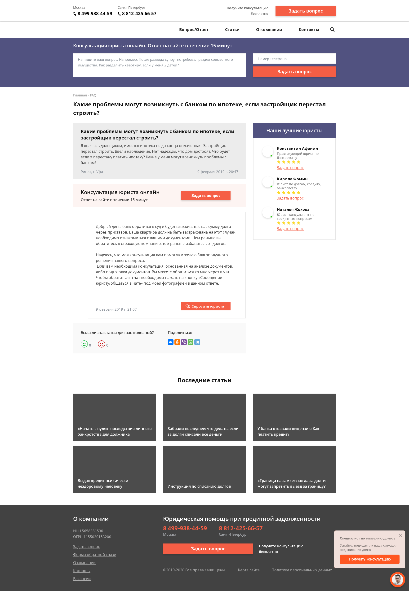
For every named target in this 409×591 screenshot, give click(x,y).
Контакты (309, 29)
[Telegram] (197, 342)
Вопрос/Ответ (194, 29)
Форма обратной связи (94, 554)
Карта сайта (249, 570)
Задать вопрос (306, 11)
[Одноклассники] (177, 342)
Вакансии (82, 578)
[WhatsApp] (190, 342)
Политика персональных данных (301, 570)
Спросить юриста (207, 306)
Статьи (232, 29)
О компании (269, 29)
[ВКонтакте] (170, 342)
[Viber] (184, 342)
